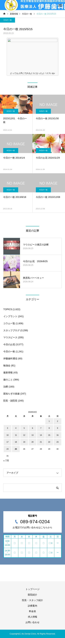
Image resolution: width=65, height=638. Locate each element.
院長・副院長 (10, 400)
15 (49, 435)
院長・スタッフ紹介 (32, 600)
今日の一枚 (7, 20)
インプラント (10, 316)
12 (24, 435)
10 (7, 435)
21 (41, 442)
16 (57, 435)
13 (33, 435)
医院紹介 (32, 594)
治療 (5, 386)
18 (16, 442)
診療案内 (32, 605)
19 (24, 442)
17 (7, 442)
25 (16, 449)
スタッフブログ (11, 330)
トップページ (33, 589)
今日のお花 (9, 344)
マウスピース (10, 337)
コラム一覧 (9, 323)
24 (7, 449)
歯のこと (8, 379)
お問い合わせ (33, 622)
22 (49, 442)
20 (33, 442)
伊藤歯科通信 (10, 358)
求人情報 (32, 616)
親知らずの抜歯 (11, 393)
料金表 (32, 611)
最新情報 (8, 372)
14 (41, 435)
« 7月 (6, 460)
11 (16, 435)
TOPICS (7, 309)
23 (57, 442)
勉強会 (6, 365)
